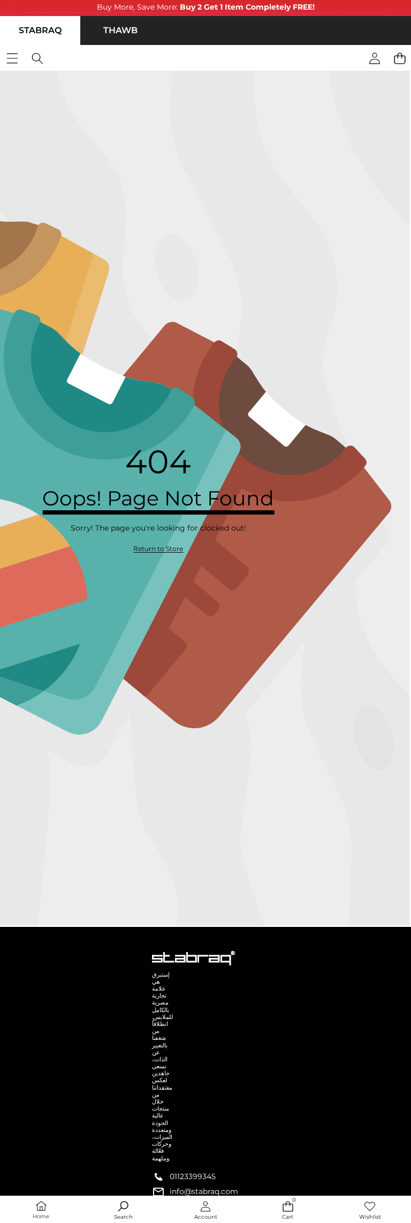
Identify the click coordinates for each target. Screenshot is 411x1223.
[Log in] (374, 59)
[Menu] (12, 59)
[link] (158, 549)
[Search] (37, 59)
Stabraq (40, 30)
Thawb (120, 30)
